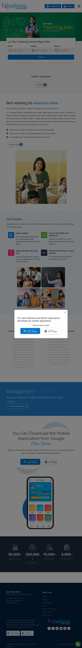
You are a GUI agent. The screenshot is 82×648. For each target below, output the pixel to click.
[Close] (65, 312)
